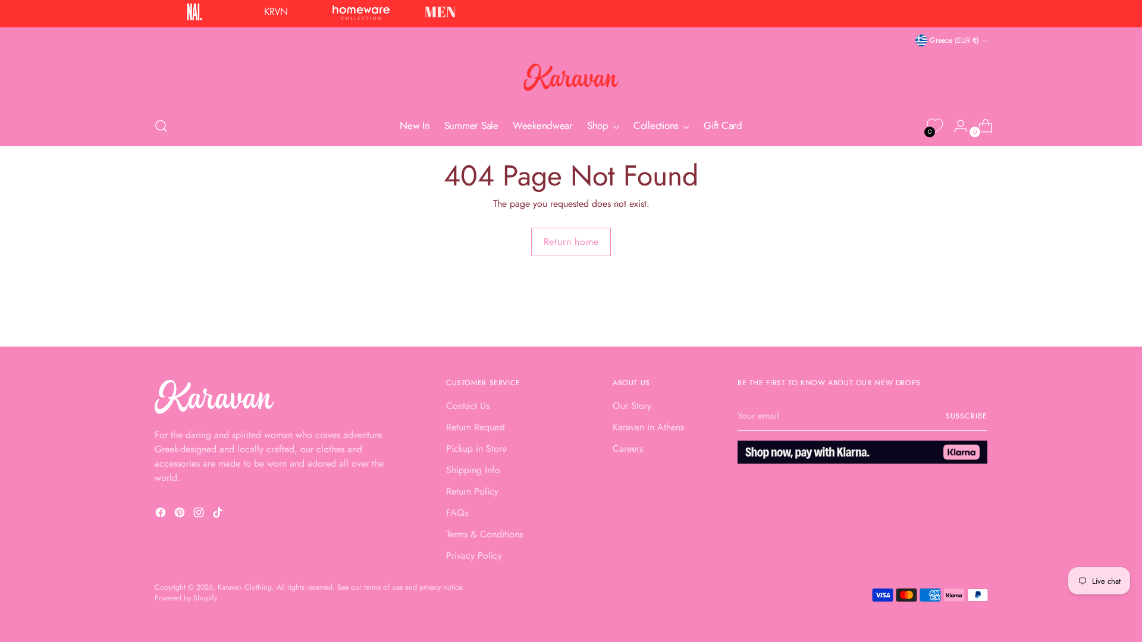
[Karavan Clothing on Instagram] (200, 514)
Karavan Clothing (245, 587)
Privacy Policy (474, 555)
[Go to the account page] (956, 126)
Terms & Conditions (484, 534)
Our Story (632, 406)
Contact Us (468, 406)
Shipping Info (473, 470)
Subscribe (966, 416)
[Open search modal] (161, 126)
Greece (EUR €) (954, 40)
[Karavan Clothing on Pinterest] (181, 514)
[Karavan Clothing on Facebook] (162, 514)
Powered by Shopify (186, 598)
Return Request (475, 427)
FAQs (457, 513)
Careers (628, 448)
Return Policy (472, 491)
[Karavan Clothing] (571, 77)
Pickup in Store (476, 448)
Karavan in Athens (648, 427)
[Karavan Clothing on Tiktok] (219, 514)
